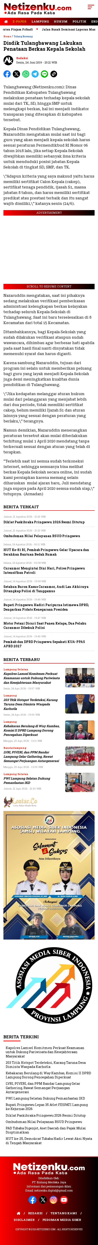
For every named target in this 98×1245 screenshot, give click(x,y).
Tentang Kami (63, 1213)
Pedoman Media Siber (61, 1220)
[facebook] (33, 1202)
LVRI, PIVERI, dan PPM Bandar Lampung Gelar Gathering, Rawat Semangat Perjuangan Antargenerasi (31, 756)
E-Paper (19, 21)
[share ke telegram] (35, 76)
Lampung (40, 21)
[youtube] (65, 1202)
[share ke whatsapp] (26, 76)
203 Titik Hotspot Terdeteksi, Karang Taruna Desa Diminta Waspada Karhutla (30, 704)
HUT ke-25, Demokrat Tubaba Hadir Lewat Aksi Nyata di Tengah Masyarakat (49, 1140)
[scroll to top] (91, 1218)
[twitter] (44, 1202)
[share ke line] (45, 76)
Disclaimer (24, 1220)
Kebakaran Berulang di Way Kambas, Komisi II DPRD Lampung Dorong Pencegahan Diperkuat (31, 730)
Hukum (60, 21)
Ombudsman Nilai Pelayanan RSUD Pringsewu (44, 1122)
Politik (79, 21)
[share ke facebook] (8, 76)
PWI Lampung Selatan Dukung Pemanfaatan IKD (26, 780)
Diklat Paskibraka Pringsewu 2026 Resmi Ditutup (46, 1115)
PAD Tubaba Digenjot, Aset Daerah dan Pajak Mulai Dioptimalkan (46, 1130)
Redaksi (22, 58)
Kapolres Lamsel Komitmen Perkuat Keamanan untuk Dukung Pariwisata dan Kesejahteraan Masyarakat (31, 678)
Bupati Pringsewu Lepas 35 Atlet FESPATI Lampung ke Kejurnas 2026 (47, 1107)
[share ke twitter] (17, 76)
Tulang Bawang (23, 36)
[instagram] (54, 1202)
